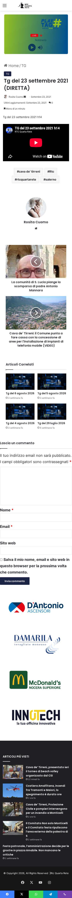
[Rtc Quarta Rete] (24, 5)
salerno (50, 179)
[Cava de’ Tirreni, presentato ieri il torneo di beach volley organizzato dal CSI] (13, 772)
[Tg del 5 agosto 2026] (51, 381)
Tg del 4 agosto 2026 (20, 423)
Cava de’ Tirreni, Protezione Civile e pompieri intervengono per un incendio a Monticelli (46, 809)
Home (13, 65)
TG (23, 65)
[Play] (32, 47)
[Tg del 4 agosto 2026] (20, 412)
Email (6, 526)
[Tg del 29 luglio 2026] (51, 412)
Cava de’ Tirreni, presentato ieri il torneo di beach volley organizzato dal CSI (47, 771)
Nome (6, 510)
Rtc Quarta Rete (59, 873)
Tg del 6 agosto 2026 (20, 393)
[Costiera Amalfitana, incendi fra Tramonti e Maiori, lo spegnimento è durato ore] (13, 790)
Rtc (51, 171)
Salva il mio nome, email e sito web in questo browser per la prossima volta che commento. (34, 565)
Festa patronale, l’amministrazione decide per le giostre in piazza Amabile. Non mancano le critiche (36, 850)
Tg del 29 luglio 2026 (51, 423)
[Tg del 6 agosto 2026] (20, 381)
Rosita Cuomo (16, 96)
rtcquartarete (26, 179)
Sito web (8, 543)
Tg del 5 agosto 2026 (51, 393)
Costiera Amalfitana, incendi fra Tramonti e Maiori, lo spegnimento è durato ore (45, 790)
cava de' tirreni (29, 171)
